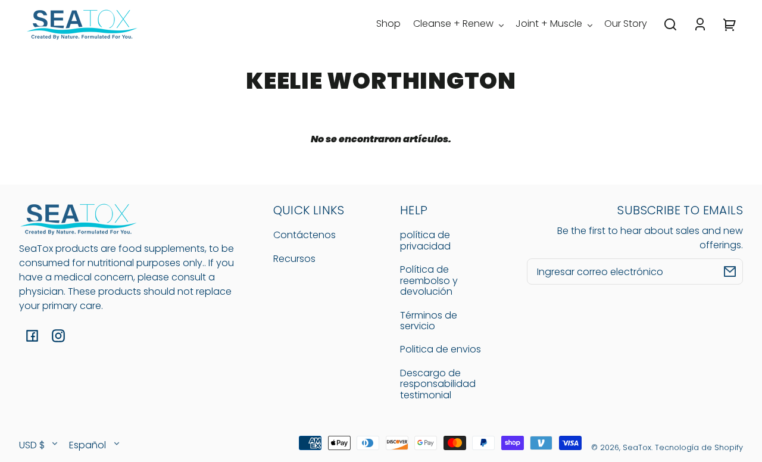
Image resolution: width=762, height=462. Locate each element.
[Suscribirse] (730, 271)
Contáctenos (304, 235)
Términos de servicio (428, 320)
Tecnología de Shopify (699, 447)
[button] (670, 24)
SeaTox (637, 447)
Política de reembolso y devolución (429, 280)
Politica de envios (440, 349)
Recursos (294, 259)
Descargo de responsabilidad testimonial (438, 384)
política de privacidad (425, 240)
